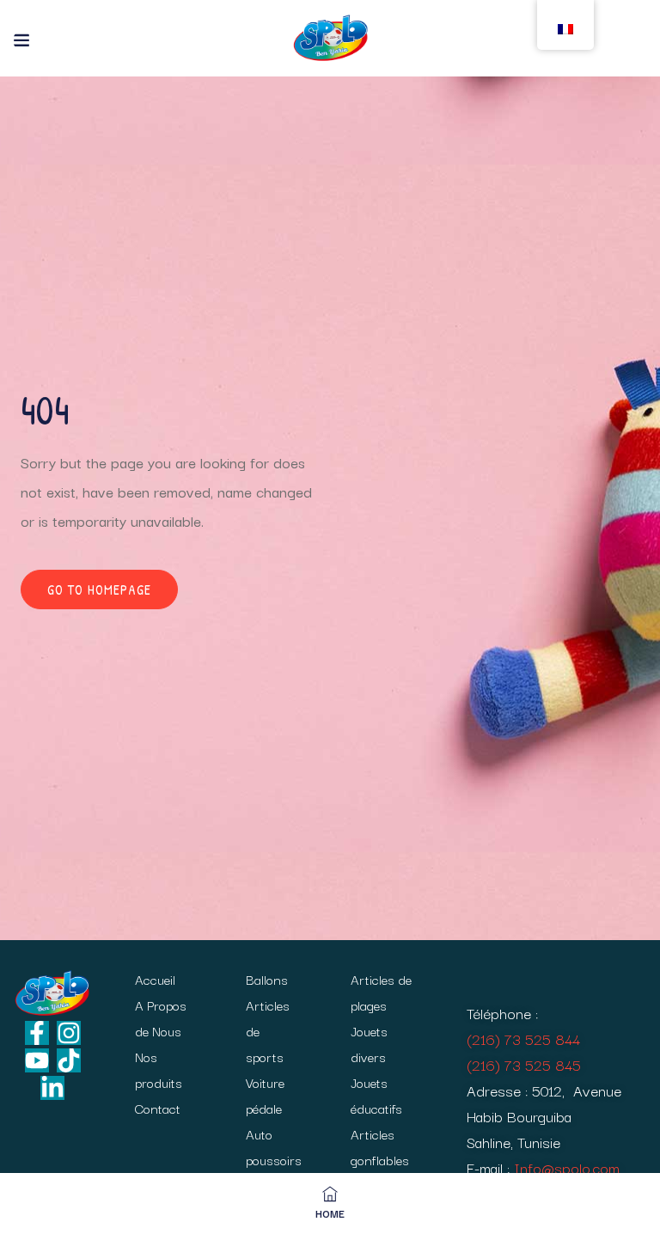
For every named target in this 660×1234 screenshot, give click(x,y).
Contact (157, 1107)
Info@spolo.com (567, 1167)
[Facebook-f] (37, 1033)
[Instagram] (69, 1033)
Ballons (267, 978)
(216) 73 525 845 (524, 1064)
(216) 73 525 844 (523, 1038)
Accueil (155, 978)
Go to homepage (99, 589)
